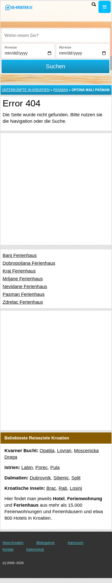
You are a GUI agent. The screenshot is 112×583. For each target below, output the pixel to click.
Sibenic (61, 477)
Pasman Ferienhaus (24, 294)
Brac (51, 488)
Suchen (55, 66)
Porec (41, 467)
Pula (55, 467)
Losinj (76, 488)
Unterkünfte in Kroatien (25, 90)
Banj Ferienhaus (20, 255)
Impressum (75, 543)
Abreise (65, 47)
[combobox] (55, 35)
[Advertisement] (56, 189)
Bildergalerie (45, 543)
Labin (27, 467)
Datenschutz (35, 549)
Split (75, 477)
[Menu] (104, 7)
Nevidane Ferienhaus (25, 286)
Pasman (60, 90)
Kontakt (8, 549)
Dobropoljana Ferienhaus (29, 263)
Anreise (10, 47)
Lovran (64, 450)
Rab (63, 488)
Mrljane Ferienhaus (23, 278)
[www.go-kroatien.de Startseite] (19, 7)
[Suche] (94, 4)
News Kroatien (13, 543)
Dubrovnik (40, 477)
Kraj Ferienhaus (19, 271)
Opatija (47, 450)
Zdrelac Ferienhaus (23, 302)
